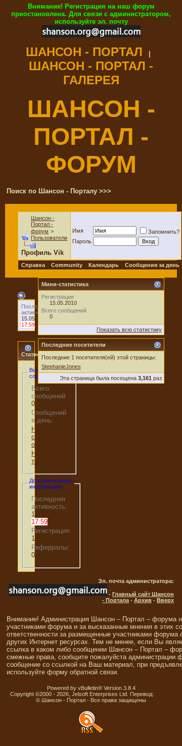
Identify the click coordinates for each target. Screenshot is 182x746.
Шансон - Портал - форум (43, 224)
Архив (143, 600)
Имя (77, 231)
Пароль (82, 241)
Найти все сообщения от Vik (48, 436)
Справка (33, 265)
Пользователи (49, 238)
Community (66, 265)
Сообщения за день (152, 265)
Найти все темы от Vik (49, 457)
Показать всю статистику (129, 330)
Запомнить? (163, 232)
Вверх (165, 600)
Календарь (103, 265)
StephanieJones (61, 366)
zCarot (163, 694)
